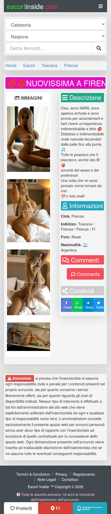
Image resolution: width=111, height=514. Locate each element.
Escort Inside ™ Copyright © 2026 (55, 486)
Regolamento (84, 474)
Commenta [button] (88, 273)
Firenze (71, 65)
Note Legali (46, 479)
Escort (29, 65)
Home (11, 65)
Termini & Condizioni (33, 474)
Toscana (49, 65)
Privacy (61, 474)
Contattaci (70, 479)
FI (57, 508)
